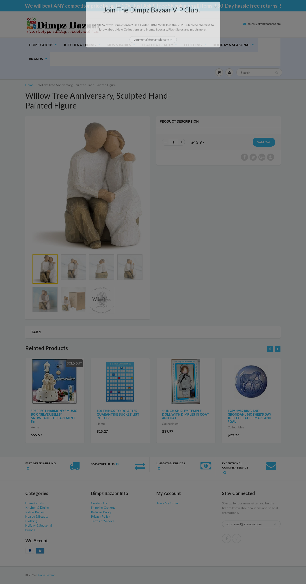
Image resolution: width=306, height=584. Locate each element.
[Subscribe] (171, 44)
